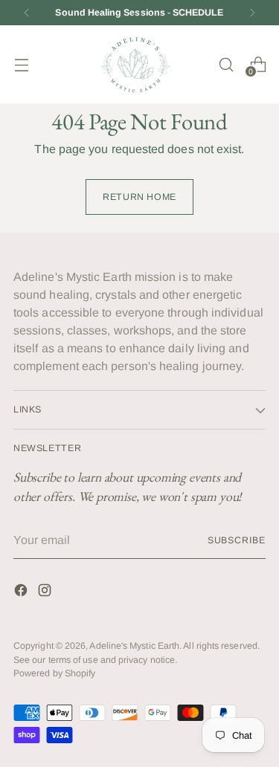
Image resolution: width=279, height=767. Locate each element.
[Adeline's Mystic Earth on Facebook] (22, 593)
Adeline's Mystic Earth (134, 646)
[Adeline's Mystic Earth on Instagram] (46, 593)
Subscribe (237, 540)
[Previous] (26, 12)
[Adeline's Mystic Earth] (135, 64)
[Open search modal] (226, 64)
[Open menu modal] (21, 64)
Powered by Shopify (54, 673)
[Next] (252, 12)
